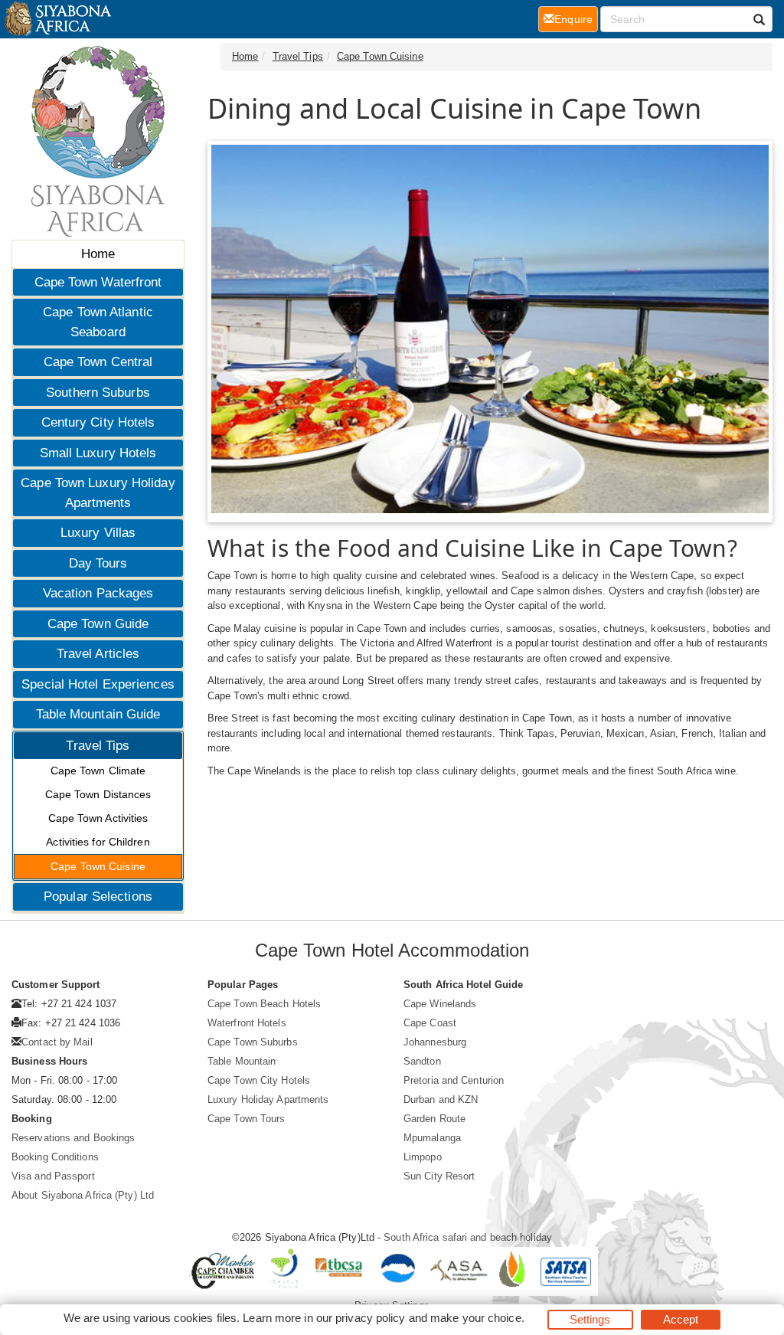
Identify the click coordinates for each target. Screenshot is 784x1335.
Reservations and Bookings (73, 1138)
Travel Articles (98, 653)
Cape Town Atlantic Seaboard (98, 322)
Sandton (422, 1061)
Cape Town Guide (98, 624)
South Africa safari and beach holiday (468, 1237)
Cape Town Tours (246, 1118)
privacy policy (370, 1317)
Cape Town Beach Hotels (264, 1003)
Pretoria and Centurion (453, 1080)
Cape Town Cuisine (98, 866)
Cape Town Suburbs (252, 1042)
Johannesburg (434, 1042)
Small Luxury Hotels (98, 453)
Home (98, 254)
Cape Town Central (98, 362)
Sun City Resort (439, 1176)
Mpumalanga (432, 1138)
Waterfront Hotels (246, 1023)
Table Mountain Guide (98, 714)
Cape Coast (429, 1023)
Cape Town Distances (98, 794)
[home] (57, 19)
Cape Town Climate (98, 770)
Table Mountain (241, 1061)
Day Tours (98, 563)
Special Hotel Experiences (98, 684)
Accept (681, 1319)
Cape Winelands (439, 1003)
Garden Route (434, 1118)
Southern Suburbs (98, 392)
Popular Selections (98, 896)
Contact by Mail (57, 1042)
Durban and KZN (440, 1099)
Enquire (576, 18)
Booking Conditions (55, 1157)
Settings (590, 1319)
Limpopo (422, 1157)
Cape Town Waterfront (98, 282)
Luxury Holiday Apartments (268, 1099)
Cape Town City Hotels (258, 1080)
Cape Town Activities (98, 818)
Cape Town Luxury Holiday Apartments (98, 493)
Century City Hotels (98, 422)
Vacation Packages (98, 593)
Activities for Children (97, 842)
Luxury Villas (98, 532)
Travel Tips (97, 745)
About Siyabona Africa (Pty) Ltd (82, 1195)
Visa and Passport (53, 1176)
